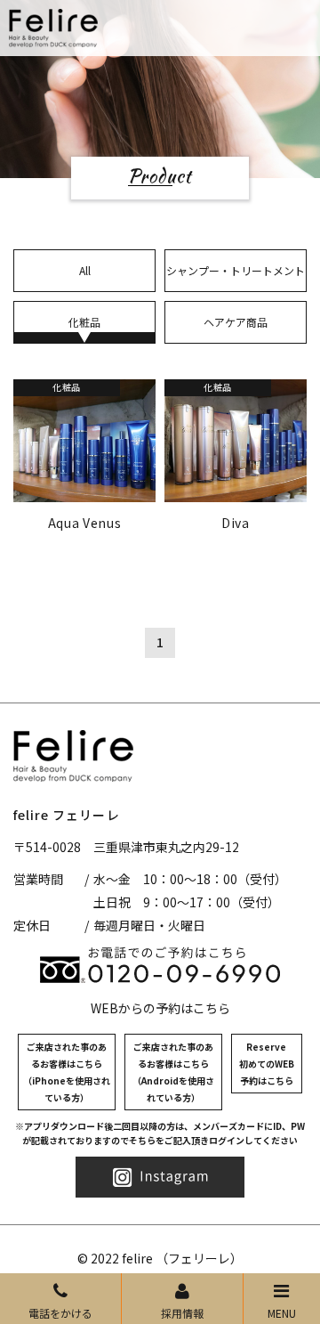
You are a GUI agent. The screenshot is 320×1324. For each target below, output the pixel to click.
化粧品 (84, 321)
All (85, 270)
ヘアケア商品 (236, 321)
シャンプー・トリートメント (235, 270)
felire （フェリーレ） (182, 1258)
